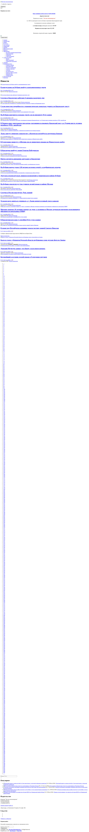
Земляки (5, 47)
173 (4, 481)
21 (3, 290)
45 (3, 320)
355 (4, 709)
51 (3, 327)
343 (4, 694)
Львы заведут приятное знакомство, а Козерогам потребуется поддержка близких (31, 133)
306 (4, 648)
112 (4, 404)
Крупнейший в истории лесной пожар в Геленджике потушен (24, 257)
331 (4, 679)
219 (4, 538)
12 (3, 278)
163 (4, 468)
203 (4, 518)
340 (4, 690)
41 (3, 315)
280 (4, 615)
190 (4, 502)
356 (4, 710)
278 (4, 612)
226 (4, 547)
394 (4, 758)
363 (4, 719)
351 (4, 704)
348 (4, 700)
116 (4, 409)
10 (3, 276)
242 (4, 567)
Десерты (8, 70)
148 (4, 449)
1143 (12, 100)
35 (3, 307)
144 (4, 444)
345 (4, 697)
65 (3, 345)
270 (4, 602)
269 (4, 601)
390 (4, 753)
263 (4, 594)
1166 (12, 187)
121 (4, 415)
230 (4, 552)
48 (3, 323)
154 (4, 457)
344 (4, 695)
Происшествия (9, 53)
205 (4, 521)
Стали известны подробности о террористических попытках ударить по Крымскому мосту (35, 106)
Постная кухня (9, 66)
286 (4, 623)
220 (4, 540)
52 (3, 329)
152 (4, 454)
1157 (12, 90)
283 (4, 619)
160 (4, 464)
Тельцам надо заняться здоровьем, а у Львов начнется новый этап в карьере (30, 201)
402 (4, 768)
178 (4, 487)
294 (4, 633)
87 (3, 372)
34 (3, 306)
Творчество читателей (11, 61)
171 (4, 478)
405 (4, 772)
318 (4, 663)
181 (4, 491)
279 (4, 614)
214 (4, 532)
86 (3, 371)
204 (4, 519)
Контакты (5, 77)
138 (4, 437)
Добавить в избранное (6, 818)
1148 (12, 117)
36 (3, 308)
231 (4, 553)
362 (4, 718)
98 (3, 386)
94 (3, 381)
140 (4, 439)
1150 (12, 214)
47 (3, 322)
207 (4, 523)
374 (4, 733)
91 (3, 378)
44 (3, 318)
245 (4, 571)
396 (4, 761)
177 (4, 486)
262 (4, 592)
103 (4, 393)
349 (4, 702)
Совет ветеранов (10, 56)
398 (4, 763)
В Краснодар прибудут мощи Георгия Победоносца (20, 150)
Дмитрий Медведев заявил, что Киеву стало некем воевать (23, 248)
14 (3, 281)
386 (4, 748)
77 (3, 360)
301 (4, 641)
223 (4, 543)
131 (4, 428)
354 (4, 708)
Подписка (3, 6)
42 (3, 316)
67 (3, 347)
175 (4, 483)
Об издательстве (7, 76)
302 (4, 643)
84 (3, 369)
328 (4, 675)
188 (4, 499)
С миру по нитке (7, 57)
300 (4, 640)
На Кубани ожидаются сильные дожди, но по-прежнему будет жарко (26, 115)
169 (4, 476)
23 (3, 292)
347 (4, 699)
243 (4, 568)
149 (4, 450)
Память (5, 42)
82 (3, 366)
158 (4, 462)
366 (4, 723)
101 (4, 390)
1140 (12, 222)
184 (4, 494)
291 (4, 629)
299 (4, 639)
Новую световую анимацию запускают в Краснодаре (20, 159)
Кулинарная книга (7, 63)
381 (4, 742)
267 (4, 599)
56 (3, 334)
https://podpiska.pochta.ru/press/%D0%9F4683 (44, 13)
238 (4, 562)
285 (4, 621)
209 (4, 526)
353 (4, 707)
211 (4, 528)
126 (4, 421)
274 (4, 607)
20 (3, 288)
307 (4, 649)
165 (4, 470)
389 (4, 752)
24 (3, 293)
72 (3, 354)
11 (3, 277)
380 (4, 741)
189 (4, 501)
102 (4, 391)
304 (4, 645)
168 (4, 474)
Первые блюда (9, 75)
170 (4, 477)
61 (3, 340)
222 (4, 542)
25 (3, 295)
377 (4, 737)
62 (3, 341)
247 (4, 574)
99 (3, 388)
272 (4, 605)
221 (4, 541)
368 (4, 726)
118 (4, 411)
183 (4, 493)
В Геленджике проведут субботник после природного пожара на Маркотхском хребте (33, 142)
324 (4, 670)
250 (4, 577)
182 (4, 492)
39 (3, 312)
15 (3, 282)
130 (4, 427)
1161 (12, 178)
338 (4, 688)
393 (4, 757)
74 (3, 356)
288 (4, 625)
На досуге (5, 43)
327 (4, 674)
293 (4, 631)
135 (4, 433)
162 (4, 467)
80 (3, 364)
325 (4, 672)
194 (4, 507)
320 (4, 665)
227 (4, 548)
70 (3, 351)
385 (4, 747)
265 (4, 596)
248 (4, 575)
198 (4, 512)
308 (4, 650)
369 (4, 727)
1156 (12, 109)
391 (4, 754)
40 (3, 313)
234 (4, 557)
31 (3, 302)
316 (4, 660)
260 (4, 590)
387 (4, 749)
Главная (5, 40)
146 (4, 447)
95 (3, 383)
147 (4, 448)
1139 (12, 204)
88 (3, 374)
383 (4, 744)
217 (4, 536)
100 (4, 389)
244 (4, 570)
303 (4, 644)
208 (4, 525)
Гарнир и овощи (10, 65)
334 (4, 683)
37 (3, 310)
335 (4, 684)
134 (4, 432)
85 (3, 370)
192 (4, 504)
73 (3, 355)
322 (4, 668)
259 (4, 589)
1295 (12, 231)
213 (4, 531)
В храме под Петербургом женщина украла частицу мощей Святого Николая (30, 228)
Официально (6, 51)
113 (4, 405)
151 (4, 453)
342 (4, 693)
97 (3, 385)
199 (4, 513)
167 (4, 473)
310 (4, 653)
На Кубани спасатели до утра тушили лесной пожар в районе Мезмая (27, 184)
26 (3, 296)
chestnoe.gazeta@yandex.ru (7, 805)
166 (4, 472)
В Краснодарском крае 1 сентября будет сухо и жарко (21, 220)
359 (4, 714)
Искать (2, 776)
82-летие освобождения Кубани (13, 52)
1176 (12, 243)
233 (4, 556)
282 (4, 617)
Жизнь (7, 58)
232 (4, 555)
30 (3, 301)
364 (4, 721)
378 (4, 738)
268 (4, 600)
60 (3, 339)
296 (4, 635)
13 (3, 280)
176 (4, 484)
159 (4, 463)
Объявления (6, 46)
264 (4, 595)
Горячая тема (6, 41)
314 (4, 658)
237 (4, 561)
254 (4, 582)
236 (4, 560)
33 (3, 305)
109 (4, 400)
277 (4, 611)
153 (4, 455)
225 (4, 546)
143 (4, 443)
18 (3, 286)
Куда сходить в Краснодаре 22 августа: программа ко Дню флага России (67, 785)
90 (3, 376)
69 (3, 350)
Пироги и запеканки (11, 67)
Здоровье (5, 62)
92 (3, 379)
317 (4, 661)
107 (4, 398)
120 (4, 414)
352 (4, 705)
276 (4, 610)
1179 (12, 195)
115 (4, 408)
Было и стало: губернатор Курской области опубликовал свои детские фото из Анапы (33, 240)
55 (3, 332)
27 (3, 297)
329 (4, 677)
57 (3, 335)
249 (4, 576)
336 (4, 685)
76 (3, 359)
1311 (12, 161)
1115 (12, 128)
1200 (12, 260)
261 (4, 591)
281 (4, 616)
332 (4, 680)
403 (4, 770)
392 (4, 756)
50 (3, 326)
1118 (12, 136)
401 (4, 767)
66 (3, 346)
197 (4, 511)
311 (4, 654)
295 (4, 634)
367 (4, 724)
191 (4, 503)
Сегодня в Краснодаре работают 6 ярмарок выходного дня (22, 98)
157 (4, 460)
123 (4, 418)
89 (3, 375)
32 (3, 303)
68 (3, 349)
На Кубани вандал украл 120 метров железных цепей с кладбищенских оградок (31, 167)
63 (3, 342)
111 (4, 403)
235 (4, 558)
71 (3, 352)
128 (4, 424)
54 (3, 331)
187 (4, 498)
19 (3, 287)
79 (3, 362)
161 (4, 465)
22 (3, 291)
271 (4, 604)
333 (4, 682)
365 (4, 722)
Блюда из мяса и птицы (11, 72)
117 (4, 410)
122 (4, 416)
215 (4, 533)
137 (4, 435)
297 (4, 636)
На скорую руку (10, 71)
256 (4, 585)
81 (3, 365)
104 (4, 394)
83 (3, 367)
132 (4, 429)
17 (3, 285)
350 (4, 703)
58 (3, 336)
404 (4, 771)
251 (4, 579)
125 (4, 420)
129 (4, 425)
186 (4, 497)
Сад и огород (6, 45)
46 (3, 321)
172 (4, 479)
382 (4, 743)
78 (3, 361)
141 (4, 440)
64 (3, 344)
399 (4, 764)
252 (4, 580)
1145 (12, 153)
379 (4, 739)
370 (4, 728)
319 (4, 664)
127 (4, 423)
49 (3, 325)
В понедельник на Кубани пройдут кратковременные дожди (23, 87)
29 (3, 300)
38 (3, 311)
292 (4, 630)
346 (4, 698)
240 (4, 565)
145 (4, 445)
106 (4, 396)
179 (4, 488)
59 (3, 337)
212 (4, 530)
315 (4, 659)
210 (4, 527)
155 (4, 458)
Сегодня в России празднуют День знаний (16, 192)
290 (4, 628)
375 (4, 734)
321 (4, 666)
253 (4, 581)
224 (4, 545)
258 (4, 587)
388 (4, 751)
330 (4, 678)
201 (4, 516)
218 (4, 537)
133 (4, 430)
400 (4, 766)
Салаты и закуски (10, 68)
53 (3, 330)
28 (3, 298)
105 (4, 395)
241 (4, 566)
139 (4, 438)
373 (4, 732)
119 (4, 413)
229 (4, 551)
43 (3, 317)
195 (4, 508)
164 (4, 469)
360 (4, 715)
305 (4, 646)
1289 (12, 170)
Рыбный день (9, 73)
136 (4, 434)
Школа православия (8, 48)
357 (4, 712)
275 (4, 609)
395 (4, 759)
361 (4, 717)
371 (4, 729)
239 (4, 563)
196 (4, 509)
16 (3, 283)
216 (4, 535)
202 (4, 517)
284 (4, 620)
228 (4, 550)
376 (4, 736)
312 (4, 655)
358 (4, 713)
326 (4, 673)
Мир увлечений (10, 60)
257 (4, 586)
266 (4, 597)
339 (4, 689)
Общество (8, 55)
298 (4, 638)
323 (4, 669)
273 (4, 606)
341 (4, 692)
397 (4, 762)
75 (3, 357)
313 (4, 656)
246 (4, 572)
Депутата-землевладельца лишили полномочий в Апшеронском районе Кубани (31, 176)
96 (3, 384)
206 (4, 522)
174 (4, 482)
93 (3, 380)
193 (4, 506)
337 (4, 687)
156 (4, 459)
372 (4, 731)
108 (4, 399)
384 (4, 746)
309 (4, 651)
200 (4, 514)
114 (4, 406)
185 (4, 496)
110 (4, 401)
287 (4, 624)
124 (4, 419)
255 (4, 584)
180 (4, 489)
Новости (5, 50)
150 (4, 452)
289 (4, 626)
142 (4, 442)
